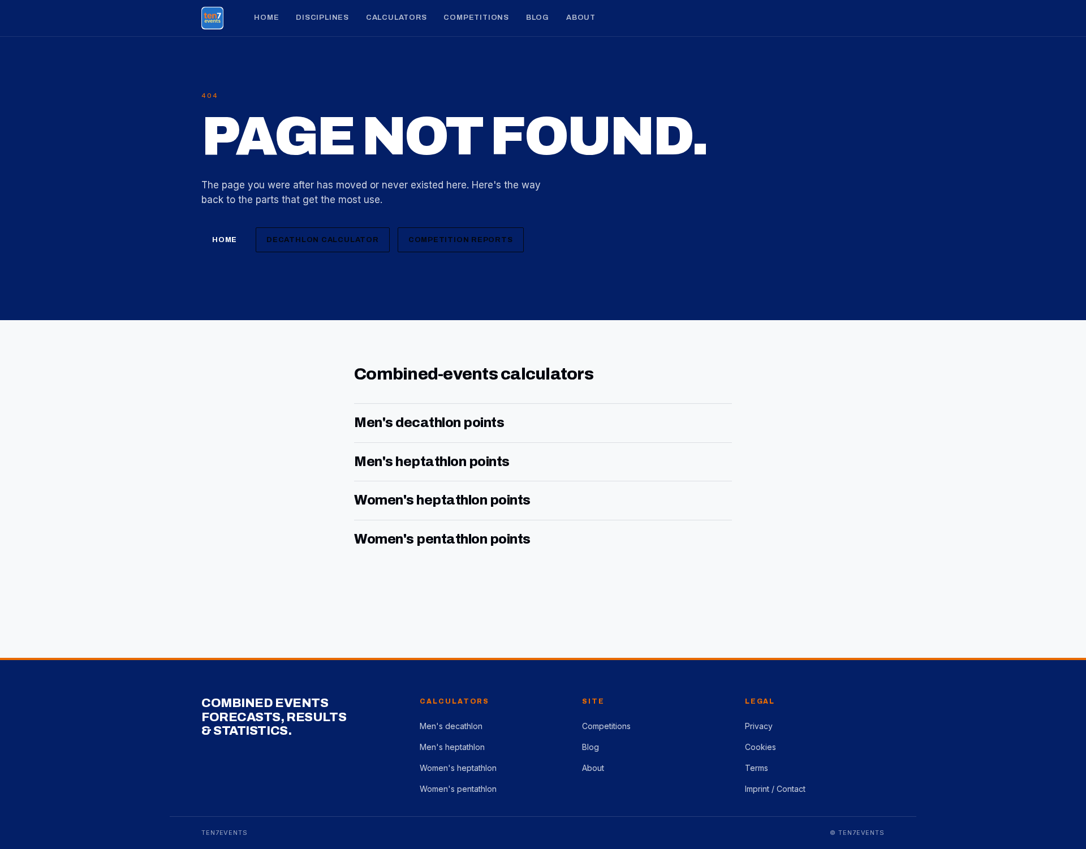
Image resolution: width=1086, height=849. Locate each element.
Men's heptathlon (452, 747)
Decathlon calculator (322, 240)
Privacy (759, 726)
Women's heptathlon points (442, 500)
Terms (756, 768)
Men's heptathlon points (432, 461)
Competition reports (460, 240)
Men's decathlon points (429, 422)
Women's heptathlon (458, 768)
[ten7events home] (212, 18)
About (581, 17)
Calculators (396, 17)
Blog (537, 17)
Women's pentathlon (458, 789)
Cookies (760, 747)
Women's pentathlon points (442, 539)
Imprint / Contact (775, 789)
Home (266, 17)
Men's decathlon (451, 726)
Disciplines (322, 17)
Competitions (475, 17)
